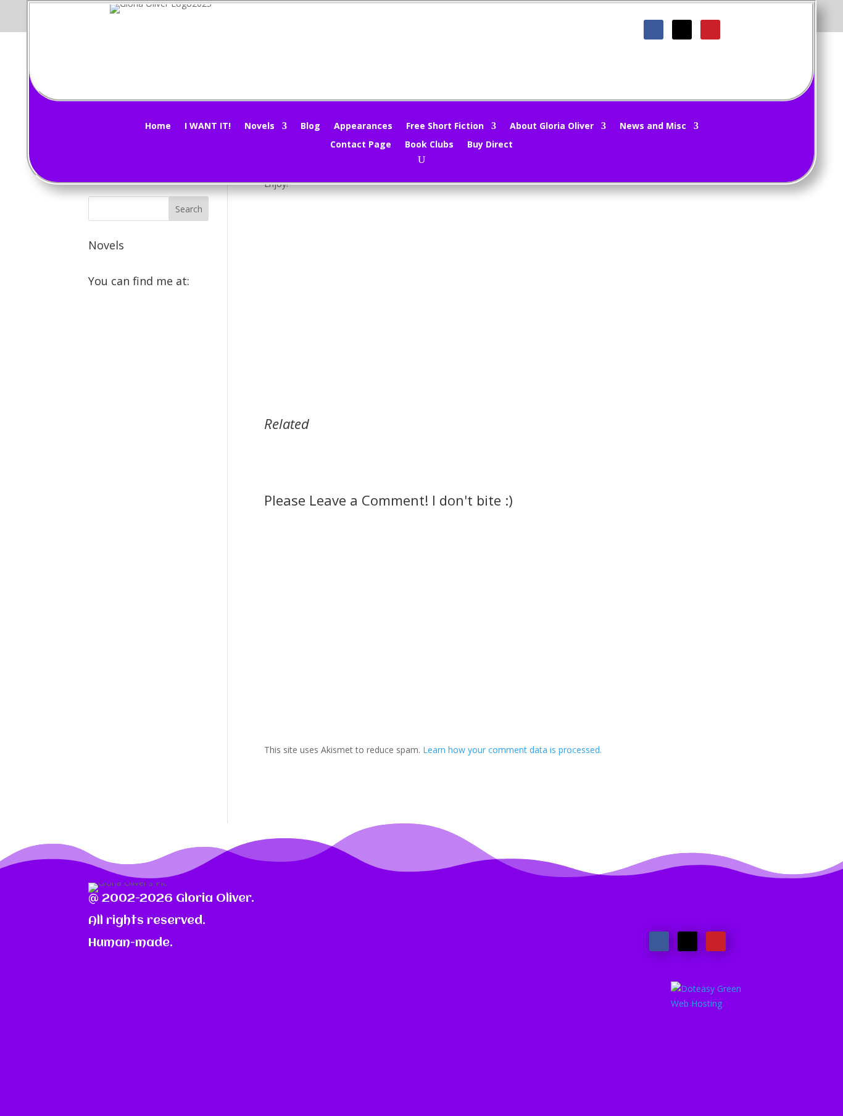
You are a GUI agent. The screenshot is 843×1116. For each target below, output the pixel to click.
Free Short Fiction (445, 126)
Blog (310, 126)
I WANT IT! (208, 126)
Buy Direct (490, 145)
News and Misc (653, 126)
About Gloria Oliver (552, 126)
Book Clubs (429, 145)
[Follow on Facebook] (653, 30)
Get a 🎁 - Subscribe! (429, 34)
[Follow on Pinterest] (710, 30)
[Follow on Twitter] (682, 30)
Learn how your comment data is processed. (512, 750)
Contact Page (360, 145)
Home (158, 126)
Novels (259, 126)
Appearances (363, 126)
